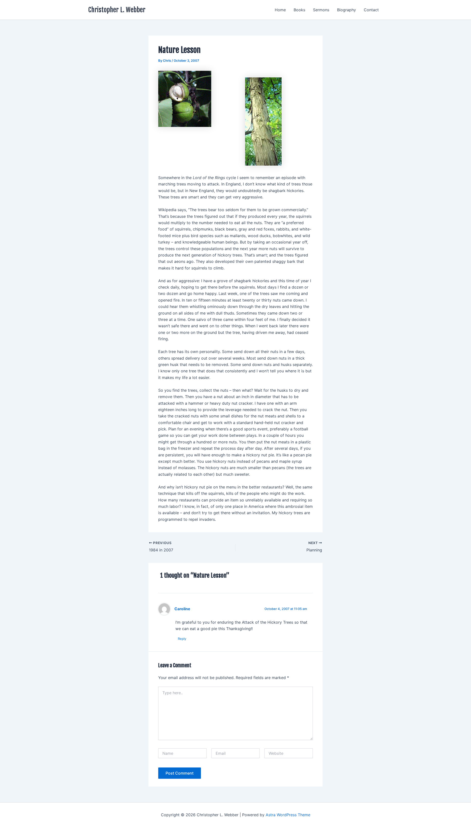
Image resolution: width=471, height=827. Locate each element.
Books (299, 9)
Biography (346, 9)
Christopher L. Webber (116, 10)
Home (280, 9)
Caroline (182, 609)
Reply (182, 639)
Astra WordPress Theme (288, 814)
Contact (371, 9)
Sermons (321, 9)
